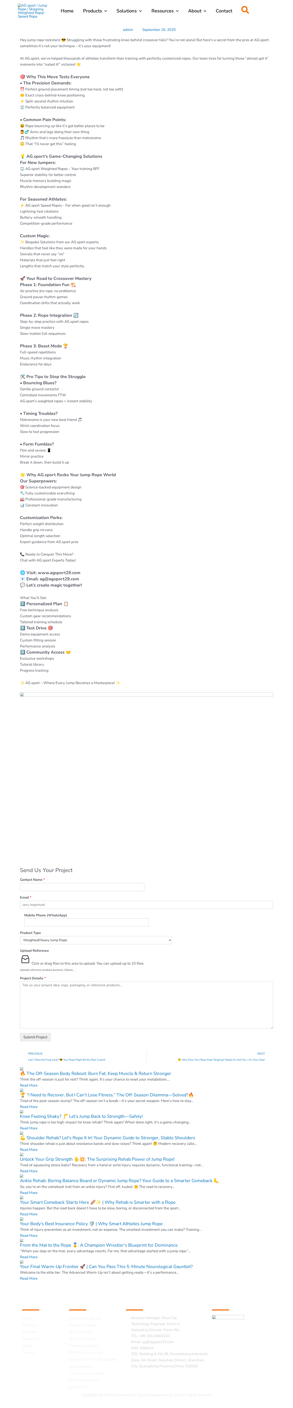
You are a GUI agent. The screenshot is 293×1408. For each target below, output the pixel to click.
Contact (28, 1352)
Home (27, 1318)
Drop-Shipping (81, 1366)
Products (29, 1325)
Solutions (29, 1332)
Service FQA (79, 1387)
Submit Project (35, 1037)
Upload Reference (34, 951)
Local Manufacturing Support (93, 1359)
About (27, 1345)
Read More (29, 1085)
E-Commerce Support (86, 1373)
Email (25, 897)
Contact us (141, 1300)
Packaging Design (84, 1345)
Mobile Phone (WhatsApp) (45, 915)
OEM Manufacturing (85, 1352)
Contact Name (32, 880)
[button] (245, 11)
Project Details (33, 978)
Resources (30, 1338)
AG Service (85, 1300)
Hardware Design (83, 1325)
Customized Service (85, 1318)
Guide (30, 1300)
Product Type (30, 933)
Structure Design (83, 1338)
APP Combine (80, 1332)
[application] (104, 11)
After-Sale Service (84, 1380)
